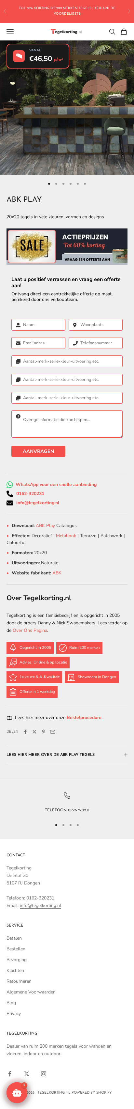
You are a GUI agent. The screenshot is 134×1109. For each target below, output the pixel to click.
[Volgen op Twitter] (26, 1073)
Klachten (15, 970)
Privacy (14, 1013)
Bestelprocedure (84, 717)
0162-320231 (30, 494)
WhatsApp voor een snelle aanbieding (56, 484)
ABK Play (46, 526)
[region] (67, 802)
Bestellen (16, 949)
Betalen (14, 938)
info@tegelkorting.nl (37, 503)
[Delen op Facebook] (25, 731)
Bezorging (17, 960)
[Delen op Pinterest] (43, 731)
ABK (56, 573)
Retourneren (19, 981)
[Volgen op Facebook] (10, 1073)
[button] (17, 1092)
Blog (11, 1003)
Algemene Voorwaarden (31, 992)
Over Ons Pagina (30, 630)
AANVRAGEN (38, 451)
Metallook (66, 536)
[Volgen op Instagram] (43, 1073)
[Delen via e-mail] (52, 731)
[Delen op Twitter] (34, 731)
